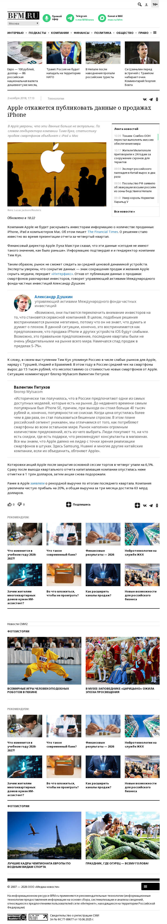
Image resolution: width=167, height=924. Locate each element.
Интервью (15, 33)
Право (144, 33)
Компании (60, 33)
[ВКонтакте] (144, 99)
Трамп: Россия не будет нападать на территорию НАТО (64, 73)
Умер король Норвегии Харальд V (134, 200)
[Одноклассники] (157, 99)
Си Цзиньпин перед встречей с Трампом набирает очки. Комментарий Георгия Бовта (140, 77)
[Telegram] (151, 99)
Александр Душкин (54, 296)
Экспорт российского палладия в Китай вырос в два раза (134, 172)
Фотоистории (18, 631)
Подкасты (37, 33)
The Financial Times (102, 231)
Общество (125, 33)
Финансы (81, 33)
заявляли (37, 483)
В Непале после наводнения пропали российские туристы (100, 73)
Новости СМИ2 (17, 624)
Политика (102, 33)
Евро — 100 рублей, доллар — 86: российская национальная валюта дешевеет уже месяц (22, 77)
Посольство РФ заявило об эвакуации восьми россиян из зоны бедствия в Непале (135, 187)
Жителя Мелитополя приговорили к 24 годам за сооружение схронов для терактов (132, 156)
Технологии (56, 98)
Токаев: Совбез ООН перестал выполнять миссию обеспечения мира (134, 140)
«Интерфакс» (62, 273)
